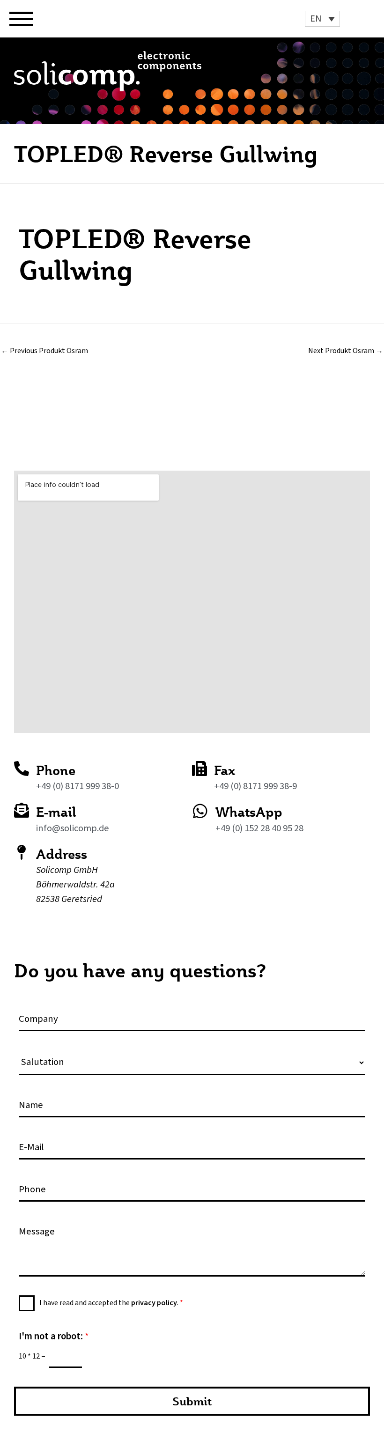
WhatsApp (248, 812)
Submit (192, 1401)
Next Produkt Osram (345, 351)
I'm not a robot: (54, 1336)
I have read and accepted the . (111, 1303)
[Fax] (199, 768)
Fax (224, 770)
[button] (322, 18)
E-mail (56, 812)
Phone (55, 770)
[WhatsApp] (200, 811)
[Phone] (21, 768)
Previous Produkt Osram (44, 351)
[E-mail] (21, 810)
